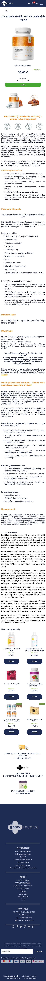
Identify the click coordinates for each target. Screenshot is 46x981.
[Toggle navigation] (42, 4)
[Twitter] (21, 926)
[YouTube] (29, 926)
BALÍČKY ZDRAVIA (23, 880)
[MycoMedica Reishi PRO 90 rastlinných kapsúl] (23, 43)
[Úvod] (23, 822)
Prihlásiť (39, 951)
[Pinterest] (25, 926)
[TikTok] (32, 926)
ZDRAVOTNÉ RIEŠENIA (23, 883)
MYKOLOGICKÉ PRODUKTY (23, 886)
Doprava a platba (23, 862)
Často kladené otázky (23, 865)
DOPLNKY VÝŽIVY (23, 889)
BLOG (23, 900)
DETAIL (11, 661)
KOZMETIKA (23, 894)
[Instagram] (13, 926)
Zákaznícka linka (26, 918)
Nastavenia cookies (13, 978)
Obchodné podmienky (23, 851)
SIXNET (33, 978)
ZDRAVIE (23, 891)
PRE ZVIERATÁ (23, 897)
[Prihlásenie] (37, 4)
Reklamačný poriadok (23, 854)
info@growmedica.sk (25, 920)
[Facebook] (17, 926)
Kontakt (23, 857)
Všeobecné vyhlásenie (29, 976)
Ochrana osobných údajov (23, 860)
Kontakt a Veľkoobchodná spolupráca (23, 868)
